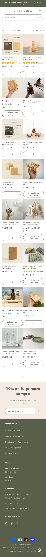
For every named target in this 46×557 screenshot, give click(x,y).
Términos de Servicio (13, 430)
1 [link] (16, 376)
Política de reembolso (18, 548)
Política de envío (32, 551)
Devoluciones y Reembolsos (16, 442)
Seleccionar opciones (12, 113)
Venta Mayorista (11, 453)
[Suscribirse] (38, 411)
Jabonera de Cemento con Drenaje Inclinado (32, 267)
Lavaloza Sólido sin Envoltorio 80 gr (8, 183)
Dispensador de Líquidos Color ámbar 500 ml (32, 102)
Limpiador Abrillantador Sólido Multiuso (10, 143)
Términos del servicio (17, 551)
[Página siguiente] (30, 376)
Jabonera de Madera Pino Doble (32, 311)
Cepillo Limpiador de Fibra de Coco (32, 143)
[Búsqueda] (40, 17)
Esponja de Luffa (8, 101)
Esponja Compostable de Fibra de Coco (10, 267)
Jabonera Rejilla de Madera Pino (33, 183)
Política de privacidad (35, 548)
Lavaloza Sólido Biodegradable (7, 59)
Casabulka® (21, 544)
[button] (5, 11)
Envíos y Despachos (13, 447)
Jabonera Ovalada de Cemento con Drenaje (30, 353)
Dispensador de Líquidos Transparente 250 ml (10, 353)
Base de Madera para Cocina (12, 310)
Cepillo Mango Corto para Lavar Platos (32, 59)
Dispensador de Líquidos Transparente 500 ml (10, 224)
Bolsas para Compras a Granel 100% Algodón (31, 224)
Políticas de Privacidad (14, 436)
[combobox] (23, 17)
